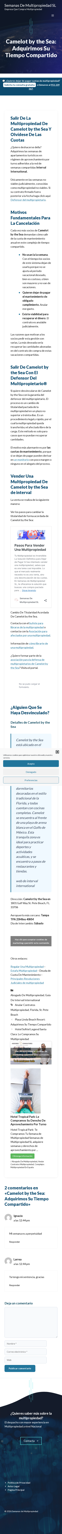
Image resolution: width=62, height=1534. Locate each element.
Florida (34, 1009)
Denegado (31, 771)
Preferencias (31, 780)
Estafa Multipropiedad (24, 970)
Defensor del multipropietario (28, 200)
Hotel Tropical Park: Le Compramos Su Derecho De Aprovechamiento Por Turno (28, 1120)
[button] (57, 751)
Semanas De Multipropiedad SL (30, 5)
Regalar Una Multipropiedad (27, 966)
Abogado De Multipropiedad (27, 995)
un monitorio (21, 459)
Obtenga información (22, 1156)
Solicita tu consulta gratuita (19, 84)
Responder (14, 1241)
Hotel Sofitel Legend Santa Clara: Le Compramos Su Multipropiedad (28, 1034)
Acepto (31, 763)
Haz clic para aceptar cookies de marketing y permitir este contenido (31, 941)
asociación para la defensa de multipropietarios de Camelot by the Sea (29, 663)
